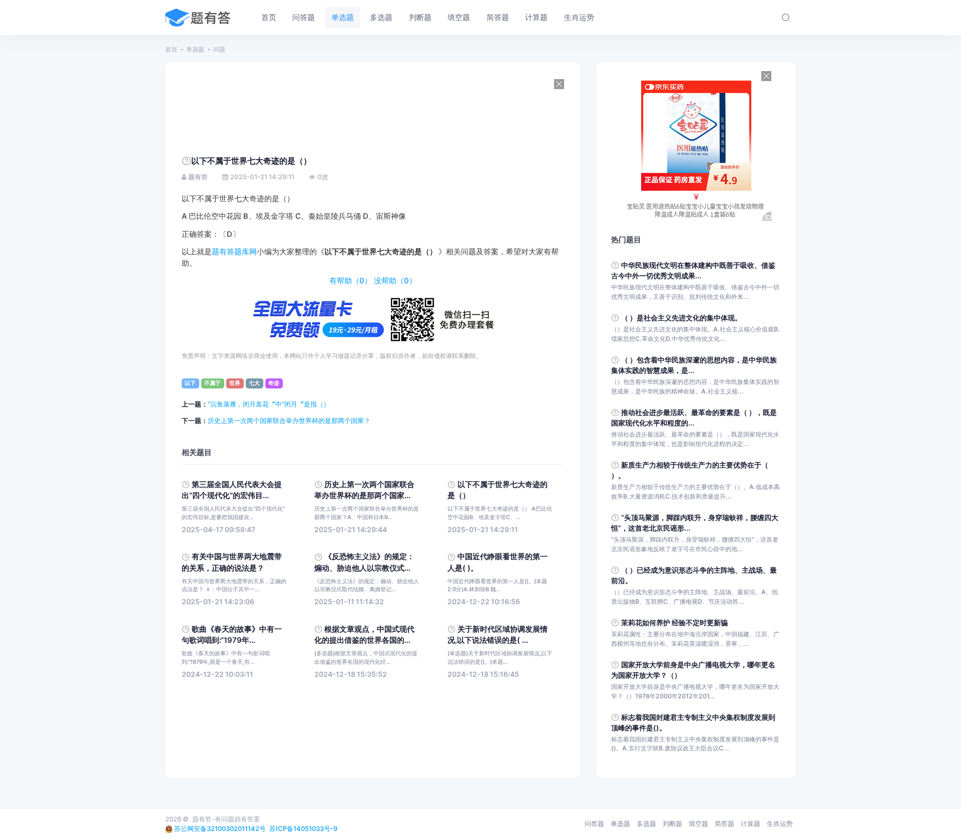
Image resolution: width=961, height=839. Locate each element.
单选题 (195, 49)
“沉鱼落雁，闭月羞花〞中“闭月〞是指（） (269, 404)
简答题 (724, 823)
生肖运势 (780, 823)
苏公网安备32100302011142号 (220, 828)
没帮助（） (395, 280)
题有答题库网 (234, 251)
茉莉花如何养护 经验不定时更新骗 (674, 622)
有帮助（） (350, 280)
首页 (171, 49)
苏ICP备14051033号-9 (303, 828)
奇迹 (273, 382)
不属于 (212, 382)
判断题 (672, 823)
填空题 (698, 823)
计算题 (750, 823)
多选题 (646, 823)
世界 (234, 382)
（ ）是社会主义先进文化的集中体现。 (681, 317)
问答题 (594, 823)
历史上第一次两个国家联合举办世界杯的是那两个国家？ (289, 420)
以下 (190, 382)
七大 (254, 382)
